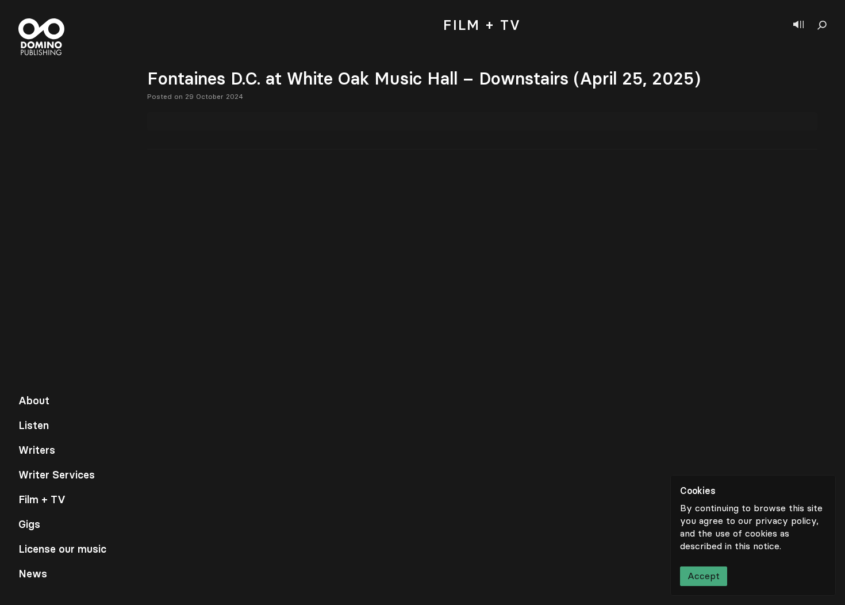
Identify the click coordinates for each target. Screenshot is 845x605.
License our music (62, 549)
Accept (703, 575)
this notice (757, 546)
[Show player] (798, 25)
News (32, 574)
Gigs (29, 524)
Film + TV (42, 499)
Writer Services (56, 475)
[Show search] (822, 25)
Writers (36, 450)
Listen (33, 425)
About (33, 401)
